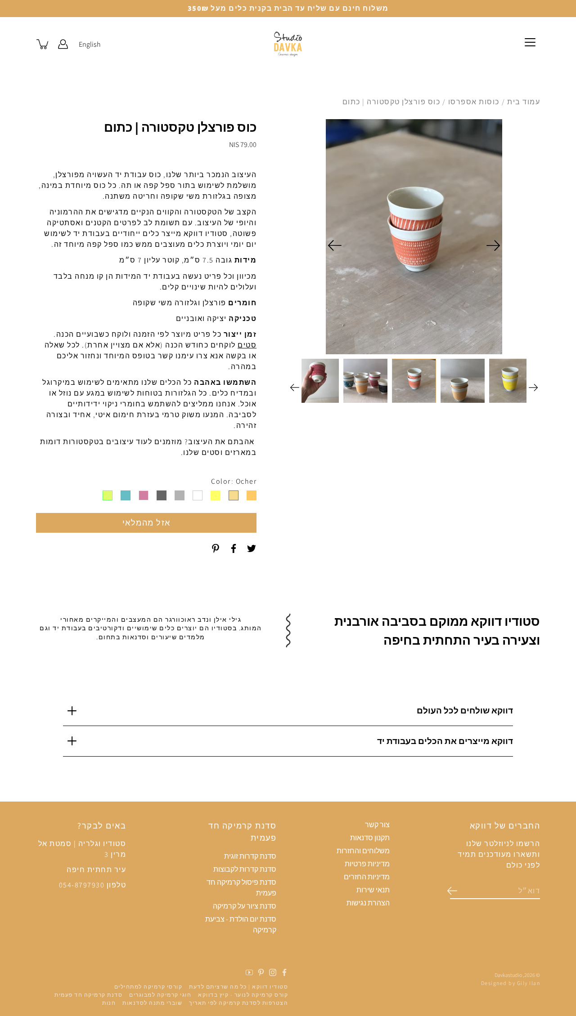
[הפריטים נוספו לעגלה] (43, 44)
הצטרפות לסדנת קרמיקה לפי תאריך (238, 1002)
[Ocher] (233, 495)
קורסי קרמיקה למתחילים (148, 986)
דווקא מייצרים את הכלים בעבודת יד (445, 741)
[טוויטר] (251, 548)
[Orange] (251, 495)
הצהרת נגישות (368, 903)
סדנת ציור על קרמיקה (244, 906)
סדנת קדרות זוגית (250, 856)
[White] (197, 495)
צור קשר (377, 824)
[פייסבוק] (233, 548)
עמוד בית (523, 102)
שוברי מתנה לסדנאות (152, 1002)
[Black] (161, 495)
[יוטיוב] (249, 972)
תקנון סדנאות (370, 837)
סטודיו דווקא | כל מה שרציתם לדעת (238, 986)
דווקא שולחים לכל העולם (465, 710)
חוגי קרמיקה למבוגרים (160, 994)
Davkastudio (508, 974)
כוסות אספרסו (474, 102)
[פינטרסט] (215, 548)
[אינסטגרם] (272, 972)
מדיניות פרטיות (367, 864)
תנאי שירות (373, 890)
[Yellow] (215, 495)
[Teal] (125, 495)
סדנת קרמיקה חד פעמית (88, 994)
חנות (109, 1002)
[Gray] (179, 495)
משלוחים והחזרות (363, 851)
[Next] (335, 245)
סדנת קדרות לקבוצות (244, 869)
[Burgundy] (143, 495)
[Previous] (493, 245)
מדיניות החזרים (367, 877)
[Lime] (107, 495)
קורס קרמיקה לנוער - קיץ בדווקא (243, 994)
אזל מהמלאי (146, 522)
